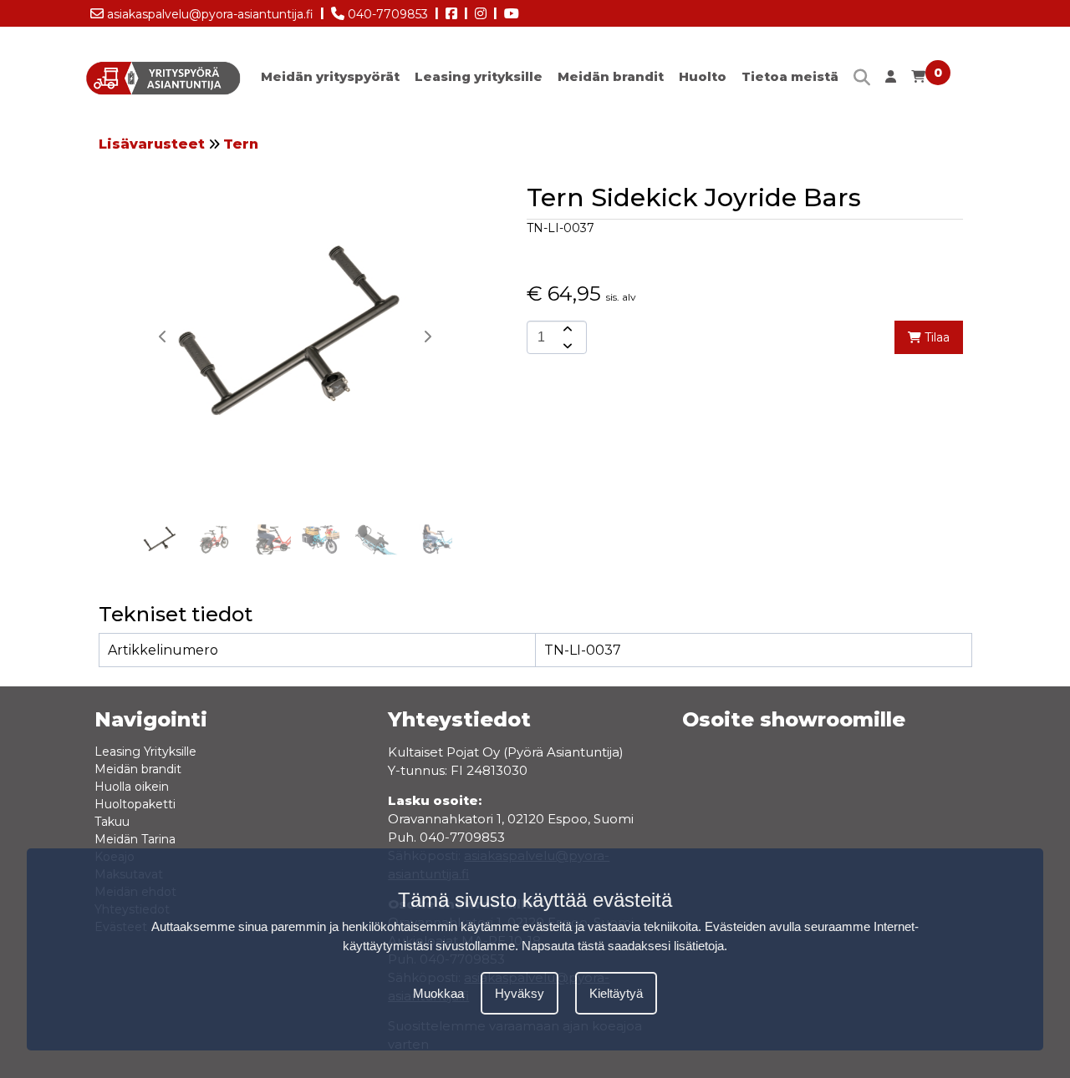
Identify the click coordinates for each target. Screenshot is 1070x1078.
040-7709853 (386, 14)
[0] (918, 80)
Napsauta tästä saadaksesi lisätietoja (623, 946)
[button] (427, 336)
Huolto (702, 76)
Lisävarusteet (152, 144)
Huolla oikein (131, 786)
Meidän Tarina (135, 839)
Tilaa (935, 337)
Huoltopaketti (135, 804)
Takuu (112, 821)
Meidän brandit (611, 76)
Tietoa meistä (789, 76)
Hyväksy (519, 994)
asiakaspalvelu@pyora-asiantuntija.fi (208, 14)
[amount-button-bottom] (566, 345)
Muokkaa (438, 994)
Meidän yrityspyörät (330, 76)
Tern (240, 144)
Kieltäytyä (616, 994)
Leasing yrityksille (479, 76)
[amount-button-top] (566, 329)
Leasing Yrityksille (145, 751)
